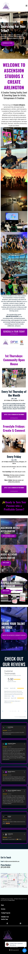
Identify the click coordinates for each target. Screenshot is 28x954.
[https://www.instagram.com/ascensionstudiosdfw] (20, 923)
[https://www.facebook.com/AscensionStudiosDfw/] (7, 923)
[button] (26, 6)
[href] (14, 880)
